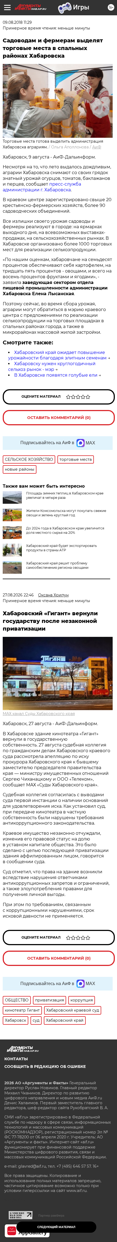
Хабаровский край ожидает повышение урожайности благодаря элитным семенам (57, 355)
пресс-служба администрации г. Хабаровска (42, 186)
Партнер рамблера (51, 1215)
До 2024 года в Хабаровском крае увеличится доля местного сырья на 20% (65, 530)
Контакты (16, 1058)
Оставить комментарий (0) (59, 417)
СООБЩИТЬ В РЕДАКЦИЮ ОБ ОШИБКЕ (45, 1066)
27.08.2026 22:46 (18, 595)
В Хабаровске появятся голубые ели (55, 375)
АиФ (96, 147)
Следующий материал (56, 1227)
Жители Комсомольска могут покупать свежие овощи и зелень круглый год (66, 513)
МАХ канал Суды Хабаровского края (39, 713)
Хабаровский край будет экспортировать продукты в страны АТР (61, 548)
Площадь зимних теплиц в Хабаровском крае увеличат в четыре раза (64, 495)
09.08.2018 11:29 (17, 22)
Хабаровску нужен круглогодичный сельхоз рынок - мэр (52, 366)
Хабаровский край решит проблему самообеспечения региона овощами (57, 565)
